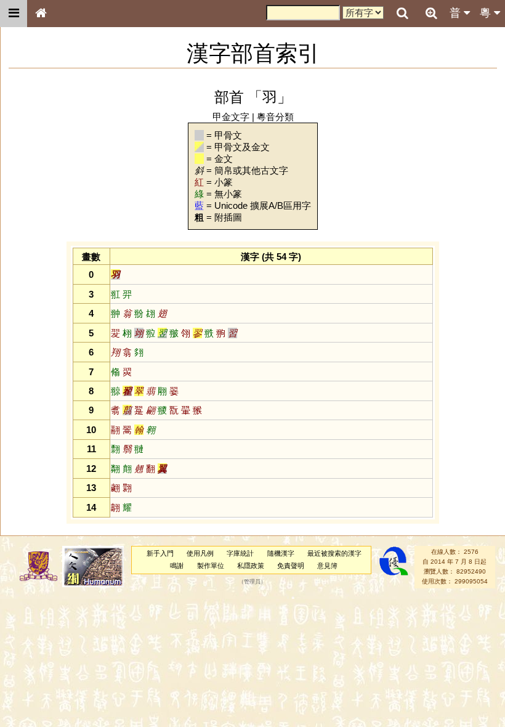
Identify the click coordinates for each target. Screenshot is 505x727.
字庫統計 (240, 553)
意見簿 (327, 565)
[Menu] (13, 13)
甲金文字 (230, 117)
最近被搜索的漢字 (334, 553)
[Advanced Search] (431, 13)
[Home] (40, 13)
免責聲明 (290, 565)
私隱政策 (250, 565)
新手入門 (160, 553)
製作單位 (210, 565)
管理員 (252, 582)
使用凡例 (200, 553)
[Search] (402, 13)
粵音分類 (275, 117)
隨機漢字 (280, 553)
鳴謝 (177, 565)
